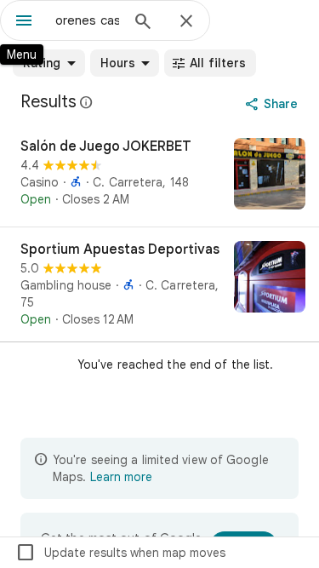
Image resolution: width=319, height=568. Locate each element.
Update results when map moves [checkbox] (120, 552)
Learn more (121, 477)
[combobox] (87, 20)
